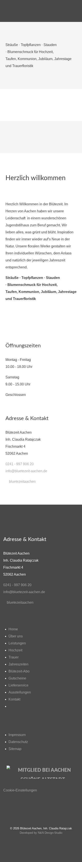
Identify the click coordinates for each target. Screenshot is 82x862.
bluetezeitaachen (22, 481)
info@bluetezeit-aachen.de (26, 471)
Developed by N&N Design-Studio (41, 832)
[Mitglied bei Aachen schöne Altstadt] (41, 772)
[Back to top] (41, 810)
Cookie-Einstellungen (20, 790)
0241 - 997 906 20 (19, 464)
